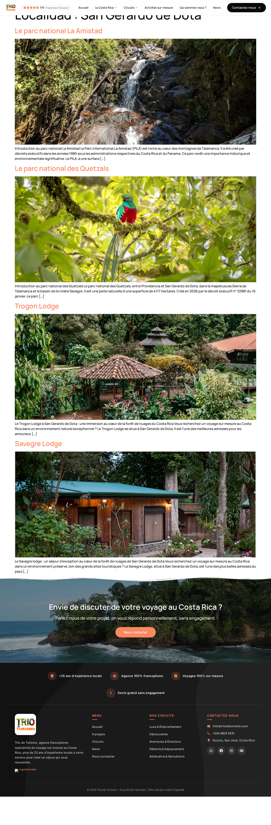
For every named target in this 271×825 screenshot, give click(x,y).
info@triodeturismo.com (230, 726)
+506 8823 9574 (223, 733)
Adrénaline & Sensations (167, 756)
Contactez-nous (244, 8)
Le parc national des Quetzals (62, 168)
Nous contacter (103, 756)
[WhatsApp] (211, 751)
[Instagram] (231, 751)
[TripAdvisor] (242, 751)
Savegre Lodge (38, 443)
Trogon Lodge (37, 306)
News (217, 8)
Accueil (83, 8)
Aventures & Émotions (165, 741)
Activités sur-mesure (159, 8)
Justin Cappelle (174, 790)
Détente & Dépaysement (166, 749)
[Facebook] (221, 751)
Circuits (129, 8)
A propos (98, 734)
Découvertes (158, 734)
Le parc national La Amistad (58, 30)
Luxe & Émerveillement (165, 727)
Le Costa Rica (104, 8)
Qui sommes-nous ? (193, 8)
